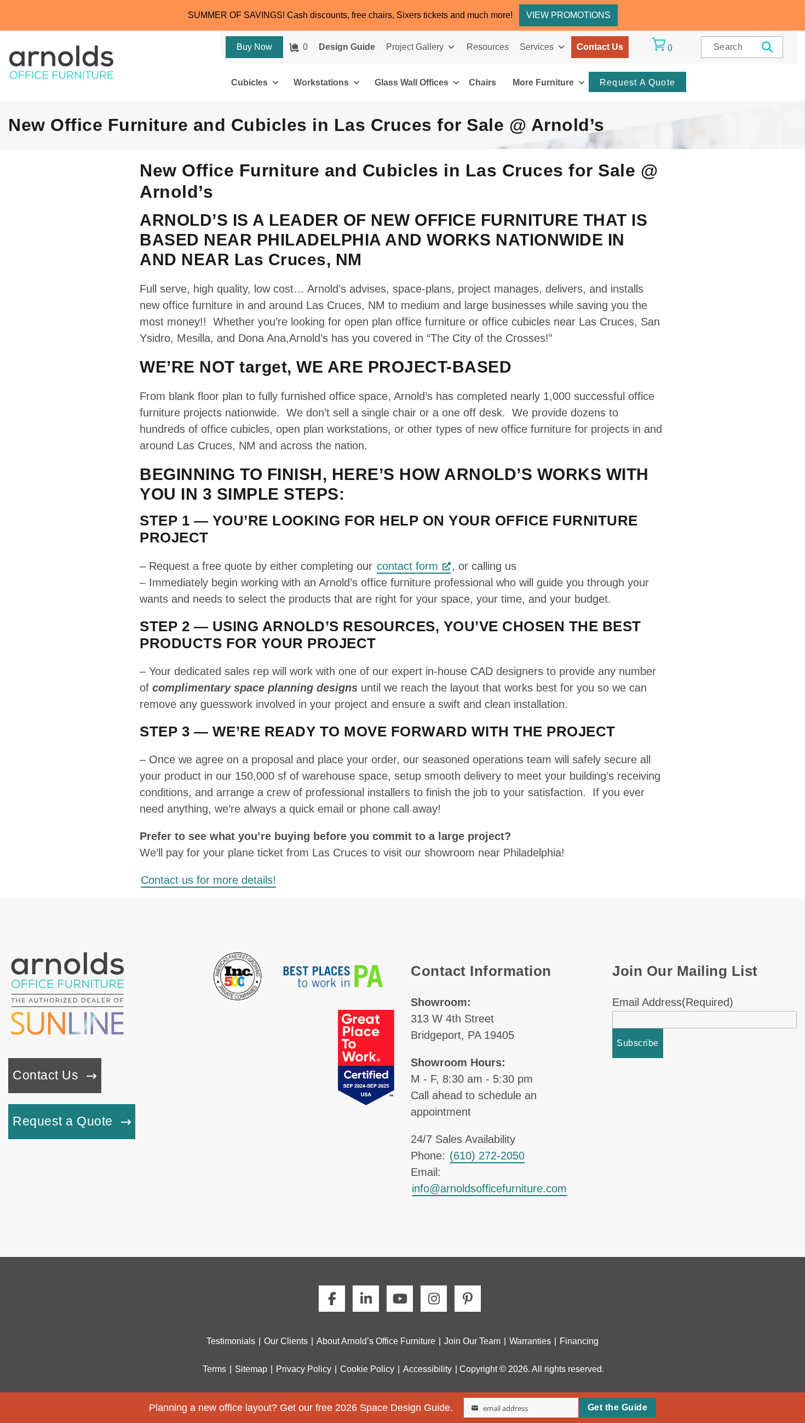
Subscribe (638, 1043)
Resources (488, 47)
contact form (407, 566)
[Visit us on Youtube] (400, 1298)
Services (537, 47)
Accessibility (427, 1369)
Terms (214, 1369)
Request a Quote (63, 1121)
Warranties (530, 1341)
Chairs (482, 82)
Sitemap (251, 1369)
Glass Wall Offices (412, 82)
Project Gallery (415, 47)
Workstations (321, 82)
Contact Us (600, 47)
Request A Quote (637, 82)
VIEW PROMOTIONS (568, 15)
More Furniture (543, 82)
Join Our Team (472, 1341)
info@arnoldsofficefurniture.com (489, 1188)
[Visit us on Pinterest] (467, 1298)
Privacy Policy (303, 1369)
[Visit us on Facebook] (332, 1298)
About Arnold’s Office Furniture (376, 1341)
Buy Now (254, 47)
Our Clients (286, 1341)
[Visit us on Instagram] (433, 1298)
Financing (579, 1341)
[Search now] (767, 47)
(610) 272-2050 (487, 1156)
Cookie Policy (367, 1369)
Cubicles (249, 82)
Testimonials (230, 1341)
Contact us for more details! (208, 880)
